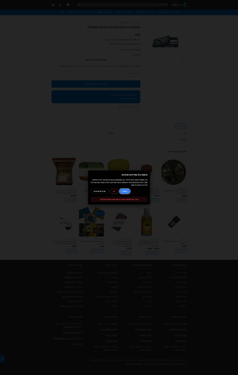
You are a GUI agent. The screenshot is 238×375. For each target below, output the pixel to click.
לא (114, 191)
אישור (124, 191)
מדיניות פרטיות (99, 191)
